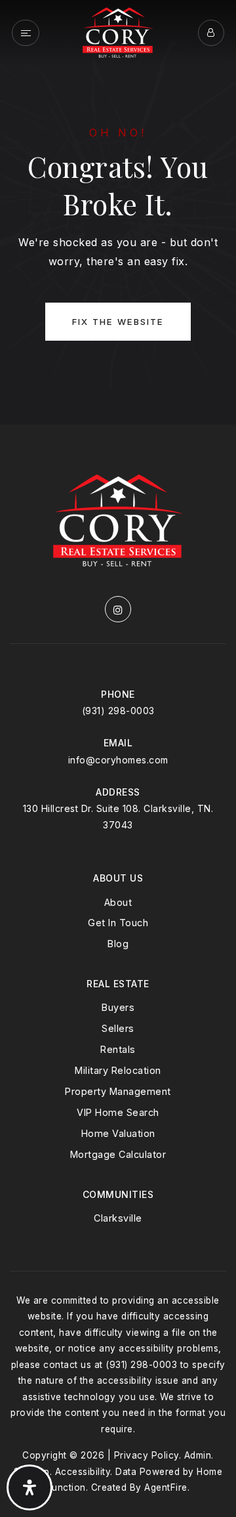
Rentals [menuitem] (118, 1049)
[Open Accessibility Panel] (29, 1487)
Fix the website (118, 321)
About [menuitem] (118, 902)
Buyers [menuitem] (118, 1007)
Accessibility (83, 1471)
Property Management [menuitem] (118, 1091)
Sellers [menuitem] (118, 1028)
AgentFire (165, 1487)
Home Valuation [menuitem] (118, 1133)
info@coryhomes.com (118, 759)
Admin (198, 1455)
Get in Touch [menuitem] (118, 922)
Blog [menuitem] (118, 943)
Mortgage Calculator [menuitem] (118, 1154)
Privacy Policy (146, 1455)
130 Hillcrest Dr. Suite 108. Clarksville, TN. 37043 (118, 816)
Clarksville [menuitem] (118, 1218)
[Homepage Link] (118, 31)
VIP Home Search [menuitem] (118, 1112)
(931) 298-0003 (118, 710)
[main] (118, 212)
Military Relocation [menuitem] (118, 1070)
